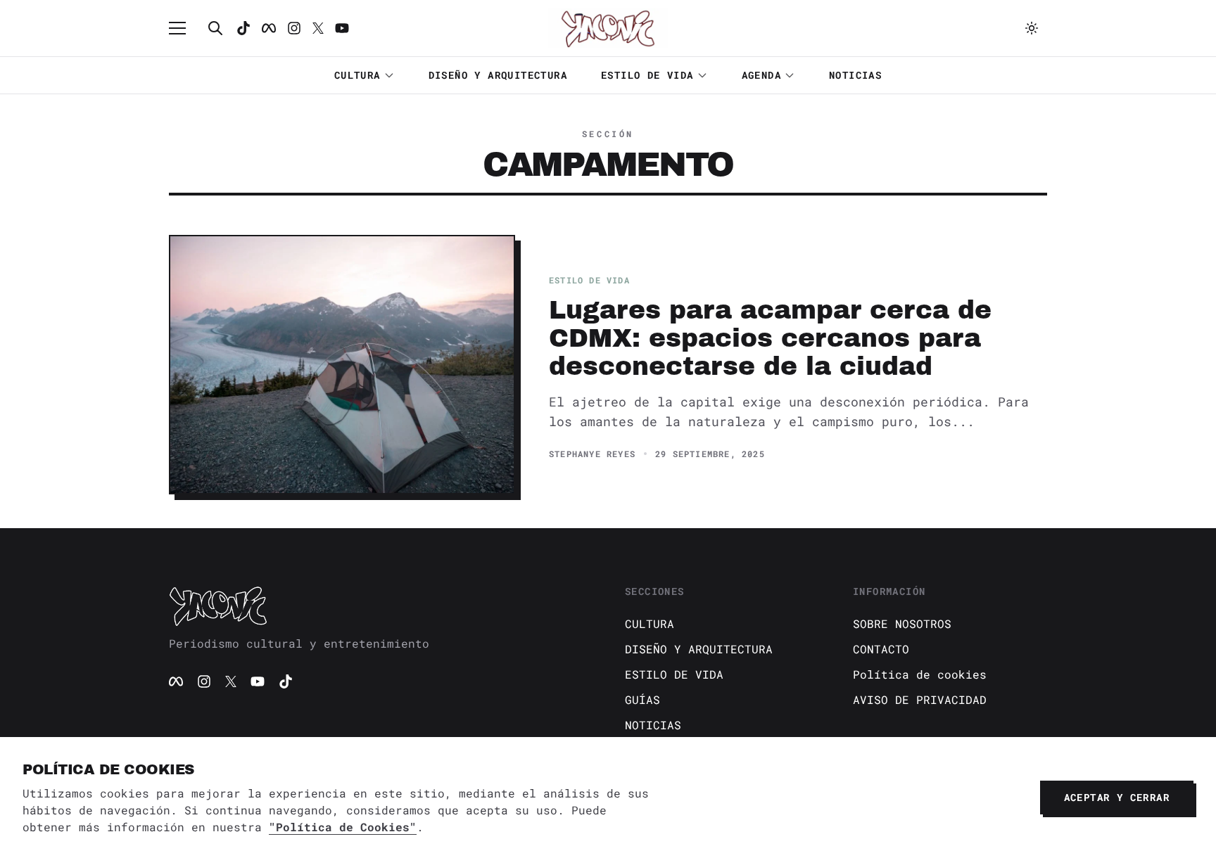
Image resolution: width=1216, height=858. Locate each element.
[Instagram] (294, 28)
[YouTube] (258, 681)
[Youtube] (342, 28)
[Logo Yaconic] (608, 28)
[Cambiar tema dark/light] (1031, 28)
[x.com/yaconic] (318, 28)
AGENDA (761, 75)
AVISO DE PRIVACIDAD (920, 699)
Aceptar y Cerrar (1117, 797)
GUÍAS (642, 699)
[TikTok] (243, 28)
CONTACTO (881, 648)
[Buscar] (215, 28)
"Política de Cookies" (343, 826)
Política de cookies (920, 674)
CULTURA (357, 75)
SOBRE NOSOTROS (902, 623)
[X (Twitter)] (230, 681)
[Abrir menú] (184, 28)
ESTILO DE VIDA (647, 75)
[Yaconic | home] (380, 605)
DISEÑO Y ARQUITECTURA (498, 75)
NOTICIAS (855, 75)
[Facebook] (269, 28)
